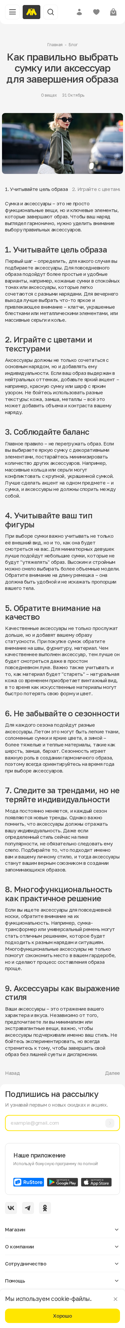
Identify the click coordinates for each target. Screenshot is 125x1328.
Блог (73, 44)
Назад (12, 1073)
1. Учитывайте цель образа (36, 189)
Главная (55, 44)
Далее (112, 1073)
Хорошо (62, 1316)
